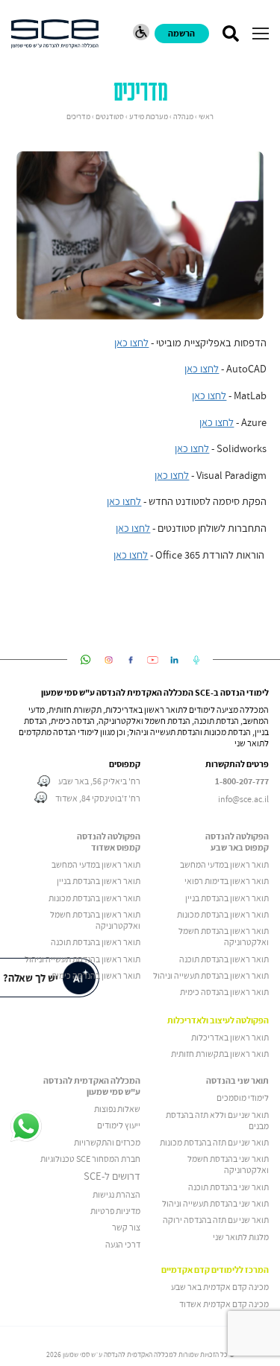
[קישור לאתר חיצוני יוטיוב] (152, 660)
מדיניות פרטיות (115, 1210)
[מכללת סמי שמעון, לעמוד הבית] (55, 33)
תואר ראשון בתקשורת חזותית (220, 1053)
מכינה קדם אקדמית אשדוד (224, 1303)
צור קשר (126, 1227)
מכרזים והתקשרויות (107, 1142)
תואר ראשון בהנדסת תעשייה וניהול (211, 975)
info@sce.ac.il (243, 798)
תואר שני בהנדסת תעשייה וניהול (215, 1203)
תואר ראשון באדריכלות (230, 1037)
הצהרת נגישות (116, 1194)
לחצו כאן (131, 342)
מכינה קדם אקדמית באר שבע (220, 1286)
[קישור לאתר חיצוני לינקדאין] (174, 660)
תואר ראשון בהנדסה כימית (224, 991)
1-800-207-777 (242, 781)
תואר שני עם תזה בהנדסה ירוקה (216, 1219)
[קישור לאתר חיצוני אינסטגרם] (108, 660)
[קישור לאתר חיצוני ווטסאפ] (85, 660)
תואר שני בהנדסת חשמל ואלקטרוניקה (228, 1164)
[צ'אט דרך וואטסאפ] (26, 1127)
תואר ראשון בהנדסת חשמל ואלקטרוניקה (223, 936)
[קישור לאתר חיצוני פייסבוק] (131, 660)
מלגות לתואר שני (241, 1236)
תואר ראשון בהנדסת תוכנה (224, 959)
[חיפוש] (230, 33)
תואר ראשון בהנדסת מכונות (223, 914)
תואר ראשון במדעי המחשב (224, 864)
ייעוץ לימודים (118, 1125)
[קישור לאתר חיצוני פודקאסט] (196, 660)
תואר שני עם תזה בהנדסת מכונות (214, 1142)
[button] (260, 33)
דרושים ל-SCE (112, 1176)
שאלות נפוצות (117, 1108)
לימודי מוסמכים (243, 1097)
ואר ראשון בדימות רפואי (224, 880)
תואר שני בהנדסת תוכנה (228, 1186)
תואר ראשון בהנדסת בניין (227, 897)
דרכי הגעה (122, 1244)
